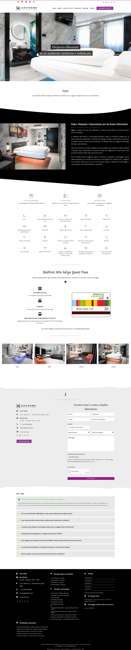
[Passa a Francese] (30, 2)
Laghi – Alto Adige (55, 597)
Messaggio (71, 438)
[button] (3, 356)
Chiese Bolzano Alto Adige (57, 602)
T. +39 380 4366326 (26, 424)
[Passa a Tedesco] (22, 2)
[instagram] (19, 435)
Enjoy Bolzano (88, 580)
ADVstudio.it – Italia (80, 649)
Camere (69, 424)
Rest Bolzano (88, 586)
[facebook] (17, 435)
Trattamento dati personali (76, 454)
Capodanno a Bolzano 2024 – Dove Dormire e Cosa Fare (63, 617)
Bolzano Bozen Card (82, 329)
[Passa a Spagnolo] (34, 2)
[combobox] (78, 432)
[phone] (25, 435)
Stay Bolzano (88, 589)
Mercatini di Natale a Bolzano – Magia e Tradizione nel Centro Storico (65, 608)
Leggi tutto (92, 461)
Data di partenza (97, 432)
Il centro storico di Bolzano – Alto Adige (60, 593)
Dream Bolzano (88, 578)
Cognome (96, 414)
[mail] (28, 435)
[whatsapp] (22, 435)
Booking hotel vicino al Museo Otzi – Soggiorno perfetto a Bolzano (64, 612)
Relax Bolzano (88, 583)
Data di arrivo (72, 432)
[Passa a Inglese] (26, 2)
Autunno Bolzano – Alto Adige (58, 580)
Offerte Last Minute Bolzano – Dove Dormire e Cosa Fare (64, 615)
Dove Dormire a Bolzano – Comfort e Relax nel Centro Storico (65, 619)
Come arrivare (24, 432)
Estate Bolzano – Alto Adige (57, 582)
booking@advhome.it (27, 428)
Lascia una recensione (89, 608)
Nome (70, 414)
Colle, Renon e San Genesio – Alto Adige (60, 595)
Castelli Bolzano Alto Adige (57, 604)
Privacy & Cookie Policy (85, 644)
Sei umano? (71, 467)
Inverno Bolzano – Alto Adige (57, 578)
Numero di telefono (99, 419)
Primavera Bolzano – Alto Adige (58, 584)
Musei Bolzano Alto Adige (57, 599)
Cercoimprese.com (56, 649)
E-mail (70, 419)
